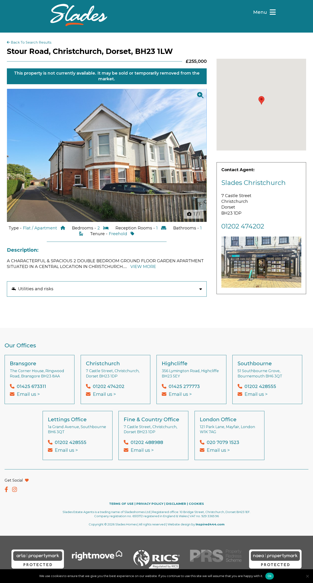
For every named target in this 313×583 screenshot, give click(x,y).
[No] (307, 576)
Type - (15, 228)
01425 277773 (184, 386)
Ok (270, 576)
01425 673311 (31, 386)
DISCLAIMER (176, 503)
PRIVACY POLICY (149, 503)
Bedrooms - (84, 228)
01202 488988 (147, 442)
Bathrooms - (186, 228)
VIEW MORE (143, 266)
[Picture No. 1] (107, 155)
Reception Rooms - (135, 228)
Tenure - (99, 233)
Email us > (28, 394)
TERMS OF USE (121, 503)
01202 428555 (260, 386)
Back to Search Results (30, 42)
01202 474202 (242, 226)
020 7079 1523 (223, 442)
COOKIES (196, 503)
